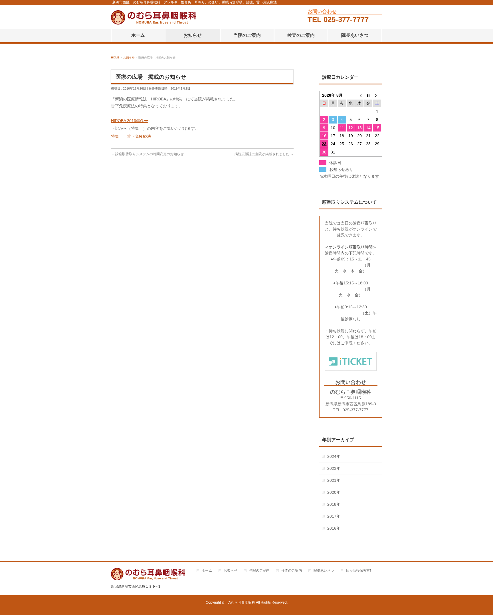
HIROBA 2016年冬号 (129, 120)
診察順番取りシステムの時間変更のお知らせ (149, 154)
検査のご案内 (291, 570)
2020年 (333, 492)
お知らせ (129, 57)
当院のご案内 (259, 570)
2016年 (333, 528)
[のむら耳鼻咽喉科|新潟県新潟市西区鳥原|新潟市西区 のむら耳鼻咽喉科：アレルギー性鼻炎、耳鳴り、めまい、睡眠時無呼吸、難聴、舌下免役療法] (153, 18)
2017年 (333, 516)
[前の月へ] (359, 95)
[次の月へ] (377, 95)
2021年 (333, 480)
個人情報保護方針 (359, 570)
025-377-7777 (346, 19)
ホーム (207, 570)
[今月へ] (368, 95)
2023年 (333, 468)
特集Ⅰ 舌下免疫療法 (131, 136)
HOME (115, 57)
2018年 (333, 504)
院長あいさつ (324, 570)
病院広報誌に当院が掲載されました (262, 154)
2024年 (333, 456)
